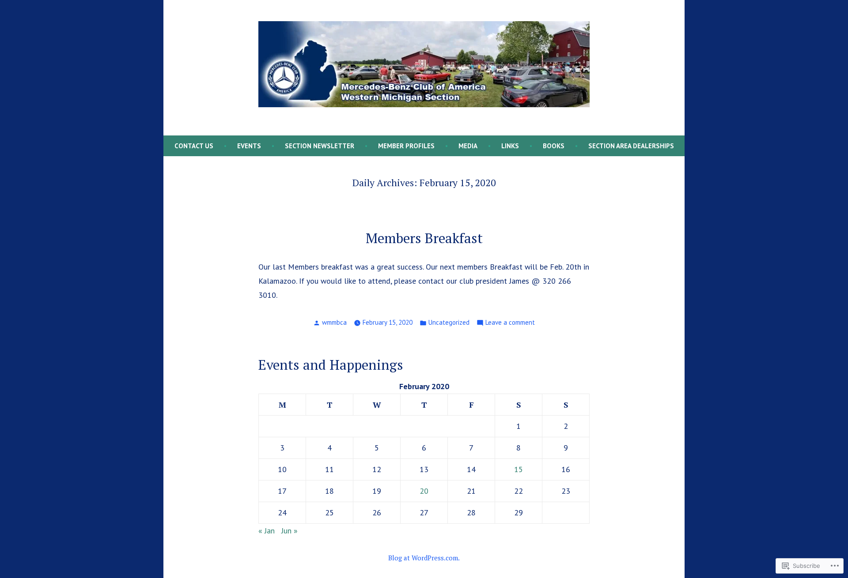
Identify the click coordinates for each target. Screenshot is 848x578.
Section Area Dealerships (631, 146)
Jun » (289, 530)
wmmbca (334, 322)
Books (553, 146)
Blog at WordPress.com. (424, 557)
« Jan (266, 530)
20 (424, 491)
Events (249, 146)
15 (518, 469)
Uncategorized (448, 322)
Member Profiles (406, 146)
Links (510, 146)
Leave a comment (510, 323)
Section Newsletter (319, 146)
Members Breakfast (424, 238)
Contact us (193, 146)
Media (467, 146)
